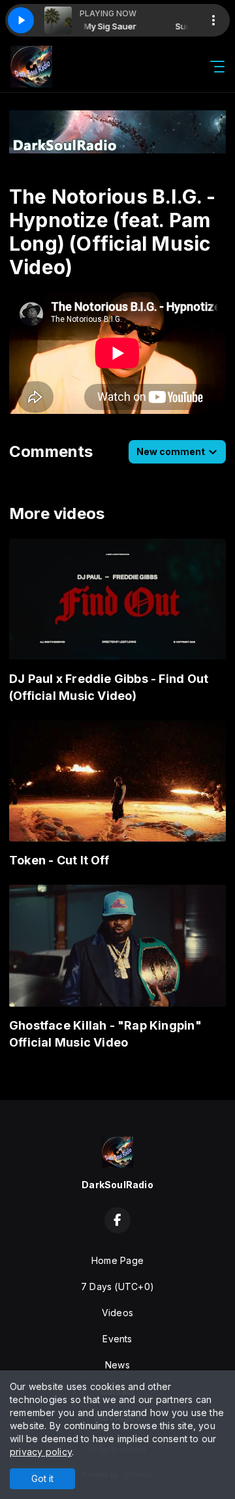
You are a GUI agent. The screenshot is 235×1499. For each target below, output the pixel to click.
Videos (117, 1312)
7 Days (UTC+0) (117, 1286)
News (117, 1364)
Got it (42, 1478)
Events (117, 1338)
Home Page (117, 1260)
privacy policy (41, 1451)
